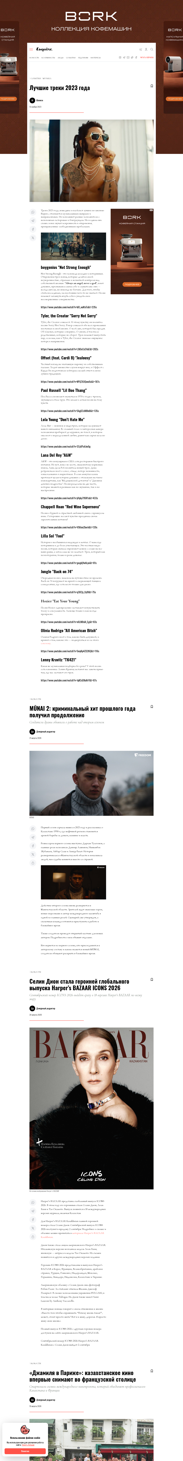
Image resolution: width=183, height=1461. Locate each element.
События (70, 58)
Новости (34, 58)
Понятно (25, 1451)
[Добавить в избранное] (152, 86)
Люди (60, 58)
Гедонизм (83, 58)
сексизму (46, 643)
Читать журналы (147, 57)
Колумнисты (48, 58)
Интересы (96, 58)
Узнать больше (28, 1444)
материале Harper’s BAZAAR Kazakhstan (72, 1235)
